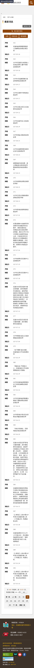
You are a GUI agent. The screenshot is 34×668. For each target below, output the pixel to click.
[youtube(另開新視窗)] (20, 655)
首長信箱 (13, 645)
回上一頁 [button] (27, 26)
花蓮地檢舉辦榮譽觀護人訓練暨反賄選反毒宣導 (20, 48)
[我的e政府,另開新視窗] (15, 655)
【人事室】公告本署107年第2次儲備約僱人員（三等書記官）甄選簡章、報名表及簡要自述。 (21, 576)
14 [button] (7, 601)
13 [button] (27, 597)
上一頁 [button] (14, 597)
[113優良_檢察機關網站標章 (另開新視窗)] (8, 659)
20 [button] (10, 605)
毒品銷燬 (23, 36)
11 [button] (19, 597)
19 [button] (27, 601)
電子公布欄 (10, 17)
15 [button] (11, 601)
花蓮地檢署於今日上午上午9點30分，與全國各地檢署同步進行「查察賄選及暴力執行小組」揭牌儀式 (21, 537)
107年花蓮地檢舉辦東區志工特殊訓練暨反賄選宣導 (21, 384)
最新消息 (8, 22)
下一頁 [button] (15, 605)
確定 (24, 592)
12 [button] (23, 597)
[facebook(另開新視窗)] (24, 655)
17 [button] (19, 601)
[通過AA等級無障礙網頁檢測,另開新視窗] (8, 655)
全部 (7, 36)
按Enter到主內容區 (7, 1)
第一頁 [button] (8, 597)
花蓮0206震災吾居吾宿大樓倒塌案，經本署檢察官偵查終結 (20, 322)
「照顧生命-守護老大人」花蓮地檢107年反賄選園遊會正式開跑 (21, 368)
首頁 (4, 17)
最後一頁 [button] (22, 605)
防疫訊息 (14, 36)
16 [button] (15, 601)
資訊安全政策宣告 (7, 643)
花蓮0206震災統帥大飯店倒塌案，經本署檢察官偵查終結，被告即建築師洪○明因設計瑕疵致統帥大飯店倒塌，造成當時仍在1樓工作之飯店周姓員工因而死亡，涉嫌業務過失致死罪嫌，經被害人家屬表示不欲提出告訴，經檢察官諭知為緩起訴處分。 (21, 297)
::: (1, 13)
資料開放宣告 (6, 645)
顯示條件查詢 (18, 31)
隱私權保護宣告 (18, 643)
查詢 (31, 2)
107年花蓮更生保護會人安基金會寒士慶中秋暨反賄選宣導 (21, 65)
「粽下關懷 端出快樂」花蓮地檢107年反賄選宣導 (21, 352)
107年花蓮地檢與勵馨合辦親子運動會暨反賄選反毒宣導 (21, 400)
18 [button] (23, 601)
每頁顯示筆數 (10, 592)
